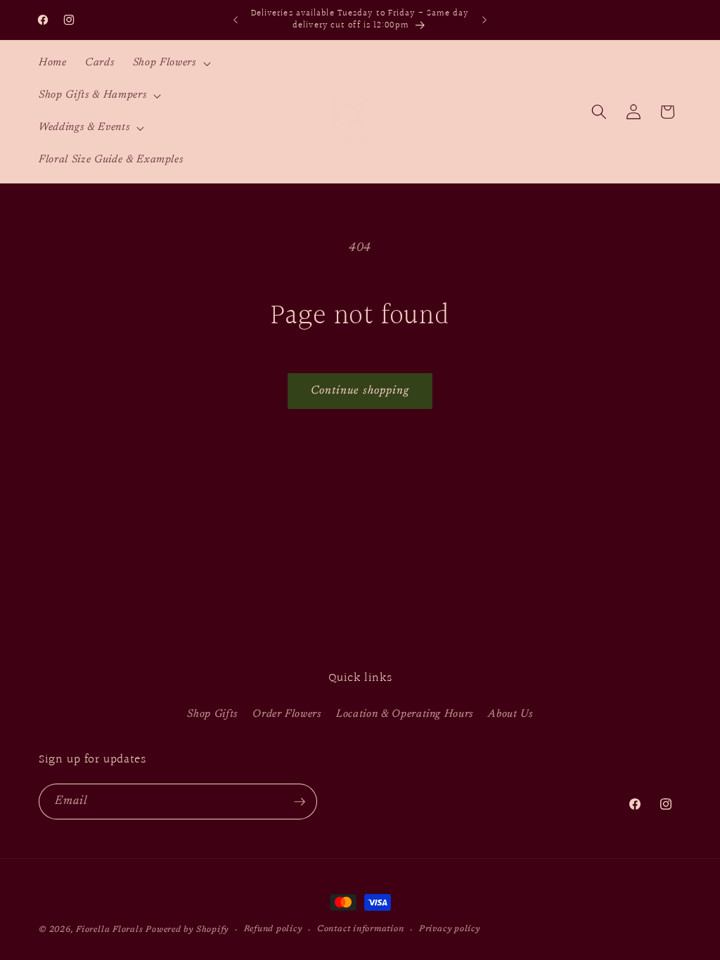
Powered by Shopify (187, 930)
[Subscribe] (299, 802)
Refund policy (273, 929)
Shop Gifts (212, 714)
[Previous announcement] (235, 19)
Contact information (360, 929)
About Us (510, 714)
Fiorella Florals (109, 930)
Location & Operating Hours (404, 714)
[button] (170, 63)
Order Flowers (286, 714)
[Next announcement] (484, 19)
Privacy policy (449, 929)
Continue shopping (360, 390)
